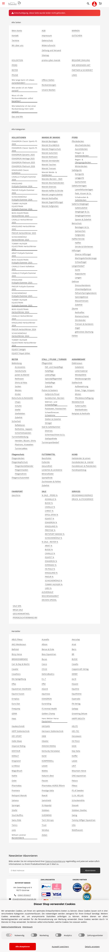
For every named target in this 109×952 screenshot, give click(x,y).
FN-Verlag (76, 703)
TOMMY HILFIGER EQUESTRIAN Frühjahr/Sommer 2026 (22, 206)
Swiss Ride (16, 820)
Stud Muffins (17, 815)
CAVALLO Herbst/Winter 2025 (22, 221)
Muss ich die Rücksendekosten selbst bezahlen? (22, 98)
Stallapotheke (51, 438)
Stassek (75, 805)
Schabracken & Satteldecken (81, 198)
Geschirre (16, 495)
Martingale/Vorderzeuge (86, 258)
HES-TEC (75, 731)
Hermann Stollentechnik (52, 731)
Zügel (77, 328)
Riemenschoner (82, 316)
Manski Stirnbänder (50, 160)
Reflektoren (20, 425)
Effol (44, 684)
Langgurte (79, 178)
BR (73, 654)
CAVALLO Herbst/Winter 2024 (22, 317)
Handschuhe (20, 371)
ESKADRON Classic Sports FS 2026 (24, 149)
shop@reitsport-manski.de (24, 899)
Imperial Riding (18, 746)
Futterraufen (80, 405)
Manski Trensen (49, 168)
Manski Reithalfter (50, 198)
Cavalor (15, 669)
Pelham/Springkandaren (86, 293)
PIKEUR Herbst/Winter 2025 (24, 233)
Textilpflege (50, 382)
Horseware (76, 736)
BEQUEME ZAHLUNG (81, 60)
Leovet (44, 765)
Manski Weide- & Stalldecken (49, 173)
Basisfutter (46, 458)
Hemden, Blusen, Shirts (25, 440)
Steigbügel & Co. (82, 211)
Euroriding (46, 703)
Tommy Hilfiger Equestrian (83, 820)
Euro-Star (16, 703)
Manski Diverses (49, 186)
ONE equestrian (79, 775)
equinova (46, 693)
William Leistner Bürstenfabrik (19, 836)
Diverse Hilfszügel (83, 254)
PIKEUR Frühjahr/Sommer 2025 (23, 288)
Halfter (78, 242)
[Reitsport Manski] (14, 4)
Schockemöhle (78, 800)
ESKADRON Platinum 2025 (23, 162)
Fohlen (75, 335)
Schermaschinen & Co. (55, 434)
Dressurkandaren (83, 285)
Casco (44, 664)
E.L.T (44, 679)
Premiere (16, 790)
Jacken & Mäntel (22, 374)
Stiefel (17, 409)
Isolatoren (79, 367)
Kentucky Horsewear (51, 751)
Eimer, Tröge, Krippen (85, 390)
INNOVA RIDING (49, 746)
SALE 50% (17, 606)
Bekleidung (17, 363)
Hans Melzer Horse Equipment (50, 720)
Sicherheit (16, 421)
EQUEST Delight (19, 349)
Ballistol (15, 649)
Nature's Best (48, 775)
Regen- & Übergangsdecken (83, 161)
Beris (74, 649)
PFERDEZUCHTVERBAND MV (25, 617)
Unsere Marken (48, 90)
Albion (44, 644)
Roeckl (44, 795)
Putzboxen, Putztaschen (55, 408)
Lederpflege (50, 374)
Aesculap (76, 639)
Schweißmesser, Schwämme (52, 413)
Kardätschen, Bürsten (54, 398)
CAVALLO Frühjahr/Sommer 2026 (24, 178)
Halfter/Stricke (78, 238)
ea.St (74, 679)
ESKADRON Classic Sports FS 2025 (24, 142)
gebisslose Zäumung (84, 331)
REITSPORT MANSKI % (54, 534)
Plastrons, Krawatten (24, 444)
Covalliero (16, 674)
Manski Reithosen (50, 156)
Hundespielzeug (79, 470)
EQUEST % (49, 518)
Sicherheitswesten (23, 433)
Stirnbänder (80, 320)
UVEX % (48, 588)
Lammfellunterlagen (84, 189)
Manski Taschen (49, 164)
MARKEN (76, 30)
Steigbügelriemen (83, 215)
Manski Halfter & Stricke (52, 190)
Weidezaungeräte (83, 378)
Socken (18, 386)
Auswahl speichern (60, 946)
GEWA (14, 713)
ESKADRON (47, 698)
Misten (78, 394)
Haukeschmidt (18, 726)
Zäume (75, 308)
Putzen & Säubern (50, 390)
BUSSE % (49, 503)
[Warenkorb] (100, 3)
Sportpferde (47, 477)
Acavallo (45, 639)
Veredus (45, 830)
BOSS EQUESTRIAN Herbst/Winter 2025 (20, 214)
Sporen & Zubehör (83, 219)
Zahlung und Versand (51, 50)
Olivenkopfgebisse (83, 289)
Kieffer (75, 756)
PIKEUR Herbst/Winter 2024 (24, 329)
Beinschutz (77, 223)
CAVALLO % (50, 507)
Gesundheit (47, 466)
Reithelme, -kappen (23, 429)
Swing (74, 815)
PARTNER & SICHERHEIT (82, 70)
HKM (44, 736)
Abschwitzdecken (82, 145)
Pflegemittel (47, 363)
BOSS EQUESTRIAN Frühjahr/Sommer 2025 (22, 261)
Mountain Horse (79, 770)
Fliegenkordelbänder (24, 466)
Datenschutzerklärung (55, 861)
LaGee (74, 761)
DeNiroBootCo (48, 674)
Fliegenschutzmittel (20, 477)
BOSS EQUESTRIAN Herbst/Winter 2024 (20, 310)
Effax (14, 684)
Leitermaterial (81, 371)
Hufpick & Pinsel (52, 394)
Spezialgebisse (81, 297)
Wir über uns (17, 45)
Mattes (45, 770)
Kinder (18, 394)
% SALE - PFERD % (50, 495)
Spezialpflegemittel (53, 378)
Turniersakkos (21, 448)
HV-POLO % (50, 569)
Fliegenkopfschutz (20, 462)
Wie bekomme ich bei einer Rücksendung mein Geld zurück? (24, 109)
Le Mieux (16, 765)
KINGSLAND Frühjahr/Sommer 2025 (22, 281)
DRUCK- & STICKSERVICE (82, 499)
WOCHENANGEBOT (50, 596)
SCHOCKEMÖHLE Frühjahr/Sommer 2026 (22, 198)
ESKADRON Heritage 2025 (23, 158)
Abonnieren (90, 870)
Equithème (76, 693)
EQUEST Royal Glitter (21, 353)
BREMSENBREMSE (20, 659)
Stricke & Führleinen (84, 246)
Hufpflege (49, 371)
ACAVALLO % (50, 499)
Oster (14, 780)
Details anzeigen (92, 946)
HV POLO (76, 741)
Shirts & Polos (21, 382)
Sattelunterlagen (79, 185)
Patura (75, 780)
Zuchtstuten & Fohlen (51, 481)
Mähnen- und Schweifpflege (51, 403)
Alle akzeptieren (23, 946)
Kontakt (15, 35)
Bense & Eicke (48, 649)
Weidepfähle (80, 374)
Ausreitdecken (81, 149)
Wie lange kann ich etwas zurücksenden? (23, 81)
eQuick (45, 689)
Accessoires (20, 367)
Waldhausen (77, 830)
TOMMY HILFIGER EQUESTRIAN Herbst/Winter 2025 (24, 246)
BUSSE (74, 659)
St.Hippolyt (46, 805)
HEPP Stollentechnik (20, 731)
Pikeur (74, 785)
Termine (15, 40)
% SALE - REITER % (50, 541)
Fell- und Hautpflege (54, 367)
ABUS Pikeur (17, 639)
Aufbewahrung (81, 386)
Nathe (14, 775)
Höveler (45, 741)
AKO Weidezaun (19, 644)
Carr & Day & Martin (21, 664)
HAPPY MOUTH (78, 718)
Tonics (14, 825)
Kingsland (16, 761)
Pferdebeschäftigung (84, 398)
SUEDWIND (47, 815)
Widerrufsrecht (48, 45)
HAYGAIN (46, 726)
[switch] (9, 935)
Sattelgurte (77, 170)
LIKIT (74, 765)
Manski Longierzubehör (52, 194)
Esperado (76, 698)
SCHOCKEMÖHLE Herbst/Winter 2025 (20, 238)
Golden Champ (48, 713)
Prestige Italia (48, 790)
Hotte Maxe (17, 741)
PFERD (14, 65)
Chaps (17, 402)
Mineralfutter (48, 473)
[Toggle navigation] (3, 2)
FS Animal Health (49, 708)
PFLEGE (15, 75)
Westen (18, 390)
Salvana (15, 800)
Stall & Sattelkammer (51, 427)
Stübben (45, 810)
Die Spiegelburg (19, 679)
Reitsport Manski (19, 795)
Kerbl (44, 756)
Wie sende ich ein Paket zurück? (22, 89)
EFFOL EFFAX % (51, 514)
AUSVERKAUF (47, 592)
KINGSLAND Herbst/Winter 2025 (23, 227)
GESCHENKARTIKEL (21, 613)
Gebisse (75, 281)
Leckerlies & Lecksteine (52, 470)
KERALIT (15, 756)
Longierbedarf (78, 266)
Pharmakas (17, 785)
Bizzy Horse (17, 654)
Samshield (46, 800)
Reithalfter (79, 312)
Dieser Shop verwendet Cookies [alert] (54, 904)
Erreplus (15, 698)
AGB (43, 30)
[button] (89, 3)
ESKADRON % (51, 522)
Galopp (75, 708)
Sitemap (45, 55)
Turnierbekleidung (20, 436)
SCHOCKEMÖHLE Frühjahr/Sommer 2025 (22, 294)
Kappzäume (80, 273)
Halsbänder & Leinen (81, 458)
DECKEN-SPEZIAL (49, 600)
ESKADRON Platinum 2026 (23, 166)
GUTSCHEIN (77, 35)
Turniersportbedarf (50, 442)
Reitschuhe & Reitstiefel (22, 398)
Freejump (16, 708)
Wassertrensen (81, 300)
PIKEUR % (49, 576)
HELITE (75, 726)
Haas (14, 718)
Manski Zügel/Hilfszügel (52, 202)
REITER (15, 70)
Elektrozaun (77, 363)
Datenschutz (47, 40)
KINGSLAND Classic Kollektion (20, 171)
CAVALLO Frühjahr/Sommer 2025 (24, 274)
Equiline (75, 689)
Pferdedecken (78, 141)
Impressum (47, 35)
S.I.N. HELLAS (77, 795)
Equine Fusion (18, 693)
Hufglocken (80, 235)
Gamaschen (80, 231)
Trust (44, 825)
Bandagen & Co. (82, 227)
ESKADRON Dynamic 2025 (23, 154)
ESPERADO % (50, 565)
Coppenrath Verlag (80, 669)
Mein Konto (17, 30)
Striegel (48, 423)
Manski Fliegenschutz (51, 149)
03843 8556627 (24, 895)
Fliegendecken (18, 458)
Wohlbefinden (81, 409)
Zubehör (79, 304)
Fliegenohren (21, 473)
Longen (78, 277)
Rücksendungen (49, 85)
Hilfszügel (76, 250)
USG (74, 825)
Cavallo (75, 664)
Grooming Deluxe (79, 713)
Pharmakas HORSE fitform (53, 785)
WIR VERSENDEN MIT (81, 65)
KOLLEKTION (17, 60)
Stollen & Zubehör (53, 419)
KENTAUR (16, 751)
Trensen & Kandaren (84, 324)
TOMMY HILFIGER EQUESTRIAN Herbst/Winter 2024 (24, 343)
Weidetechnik (78, 402)
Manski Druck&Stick (50, 145)
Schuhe (18, 405)
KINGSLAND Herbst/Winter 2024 (23, 324)
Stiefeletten (20, 413)
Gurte (77, 269)
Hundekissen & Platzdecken (84, 466)
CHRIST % (49, 510)
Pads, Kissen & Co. (83, 193)
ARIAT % (48, 545)
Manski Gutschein (50, 153)
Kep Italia (76, 751)
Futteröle (46, 462)
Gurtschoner (80, 181)
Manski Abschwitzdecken (53, 183)
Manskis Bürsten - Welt (52, 179)
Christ (44, 669)
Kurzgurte (79, 174)
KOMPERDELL (48, 761)
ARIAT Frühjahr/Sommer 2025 (22, 254)
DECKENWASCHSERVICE (82, 495)
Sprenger (16, 805)
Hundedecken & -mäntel (82, 462)
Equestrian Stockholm (21, 689)
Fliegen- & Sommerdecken (82, 154)
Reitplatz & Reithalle (81, 413)
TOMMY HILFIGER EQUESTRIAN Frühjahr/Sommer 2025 (22, 303)
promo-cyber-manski (51, 60)
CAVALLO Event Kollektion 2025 (23, 267)
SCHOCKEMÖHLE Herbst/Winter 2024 (20, 334)
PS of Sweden (78, 790)
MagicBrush (17, 770)
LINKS (74, 75)
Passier (45, 780)
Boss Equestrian (49, 654)
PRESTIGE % (50, 530)
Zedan (44, 835)
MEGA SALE (18, 609)
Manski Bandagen (50, 141)
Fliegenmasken (21, 470)
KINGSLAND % (51, 526)
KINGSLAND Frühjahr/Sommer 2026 (22, 185)
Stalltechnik (77, 382)
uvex (14, 830)
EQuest (75, 684)
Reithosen (19, 378)
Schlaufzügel (80, 262)
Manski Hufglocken (50, 206)
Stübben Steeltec (79, 810)
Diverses (49, 430)
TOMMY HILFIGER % (53, 584)
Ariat (74, 644)
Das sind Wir (17, 116)
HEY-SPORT (17, 736)
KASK (74, 746)
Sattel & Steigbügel (80, 204)
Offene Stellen (48, 80)
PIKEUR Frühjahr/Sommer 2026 (23, 191)
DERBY (75, 674)
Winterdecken (81, 166)
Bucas (44, 659)
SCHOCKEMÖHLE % (53, 538)
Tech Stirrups (48, 820)
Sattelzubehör (81, 208)
